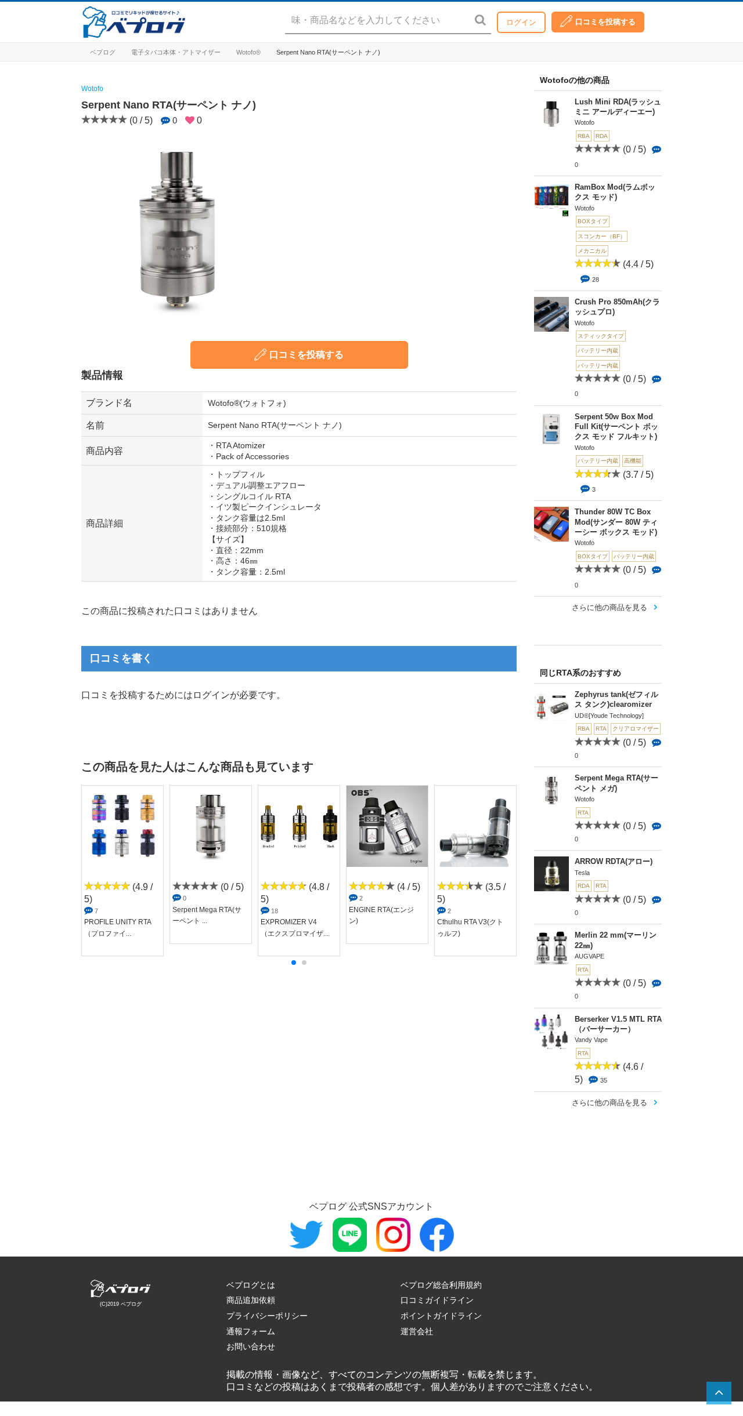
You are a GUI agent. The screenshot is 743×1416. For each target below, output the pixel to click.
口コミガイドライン (437, 1300)
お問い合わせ (250, 1346)
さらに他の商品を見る (609, 607)
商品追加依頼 (250, 1300)
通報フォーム (250, 1331)
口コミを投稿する (605, 21)
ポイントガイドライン (441, 1315)
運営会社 (417, 1331)
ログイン (521, 22)
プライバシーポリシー (267, 1315)
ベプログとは (250, 1285)
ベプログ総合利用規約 (441, 1285)
